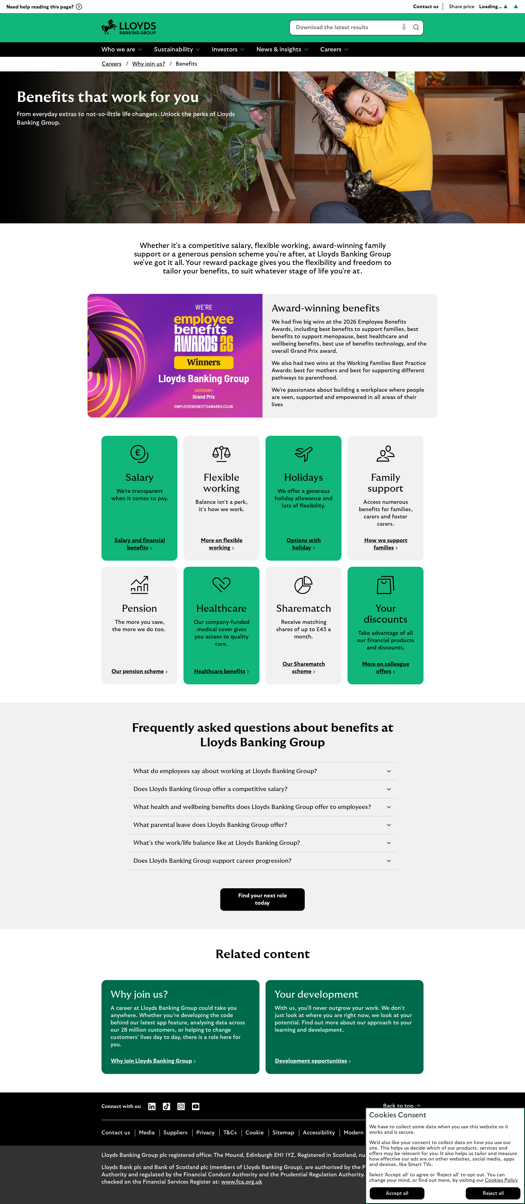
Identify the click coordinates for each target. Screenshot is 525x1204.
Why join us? (148, 64)
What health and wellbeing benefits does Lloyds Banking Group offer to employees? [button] (252, 810)
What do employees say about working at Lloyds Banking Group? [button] (225, 774)
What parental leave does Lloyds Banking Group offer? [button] (210, 828)
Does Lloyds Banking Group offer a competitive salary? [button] (210, 792)
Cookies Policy (501, 1180)
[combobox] (345, 27)
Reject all (493, 1193)
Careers (112, 64)
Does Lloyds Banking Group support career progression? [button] (212, 864)
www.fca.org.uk (241, 1182)
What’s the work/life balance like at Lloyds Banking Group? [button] (216, 846)
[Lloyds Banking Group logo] (128, 27)
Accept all (397, 1193)
